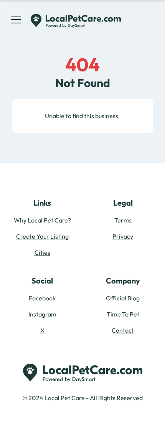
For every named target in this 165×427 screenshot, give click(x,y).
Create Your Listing (42, 236)
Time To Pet (123, 314)
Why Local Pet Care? (42, 220)
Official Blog (123, 298)
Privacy (122, 236)
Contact (123, 330)
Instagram (42, 314)
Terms (123, 220)
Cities (42, 252)
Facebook (42, 298)
